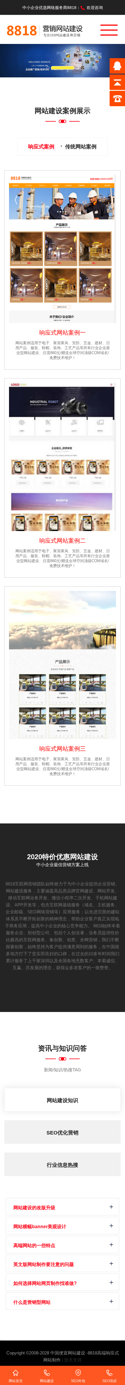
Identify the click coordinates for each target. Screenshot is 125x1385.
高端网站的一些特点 (34, 1245)
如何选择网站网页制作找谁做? (45, 1283)
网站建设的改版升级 (34, 1207)
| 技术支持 (72, 1359)
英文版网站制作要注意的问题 (43, 1264)
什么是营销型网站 (32, 1302)
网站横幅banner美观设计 (39, 1226)
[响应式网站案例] (62, 249)
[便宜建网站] (45, 29)
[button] (9, 60)
